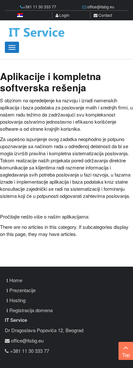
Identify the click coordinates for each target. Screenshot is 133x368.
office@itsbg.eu (100, 6)
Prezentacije (22, 290)
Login (63, 15)
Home (15, 280)
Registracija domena (31, 310)
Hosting (17, 300)
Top (126, 354)
